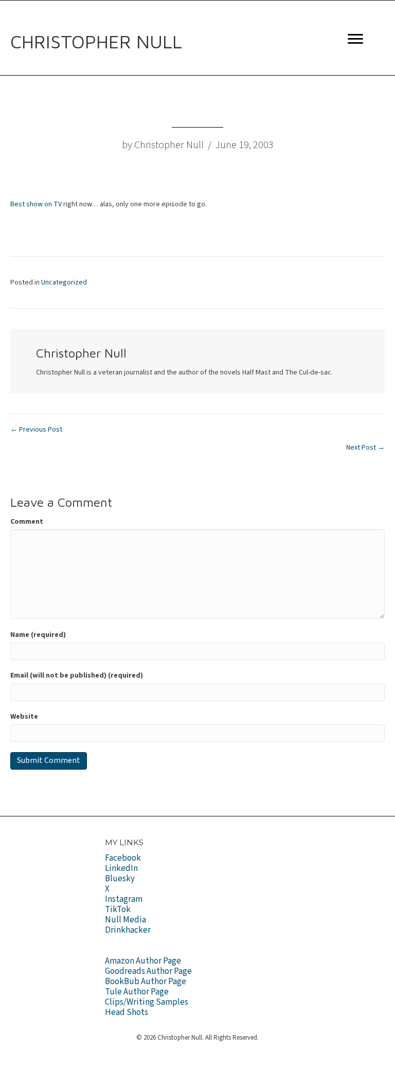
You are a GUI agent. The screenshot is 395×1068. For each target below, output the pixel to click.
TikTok (118, 909)
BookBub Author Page (145, 981)
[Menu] (355, 39)
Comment (26, 522)
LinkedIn (121, 868)
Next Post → (365, 447)
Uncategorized (64, 282)
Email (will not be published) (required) (76, 675)
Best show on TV (36, 204)
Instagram (123, 899)
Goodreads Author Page (148, 971)
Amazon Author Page (143, 961)
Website (24, 716)
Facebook (123, 858)
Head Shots (126, 1012)
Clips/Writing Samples (146, 1002)
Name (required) (38, 635)
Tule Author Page (137, 992)
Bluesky (120, 879)
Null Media (125, 920)
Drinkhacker (128, 930)
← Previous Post (36, 429)
